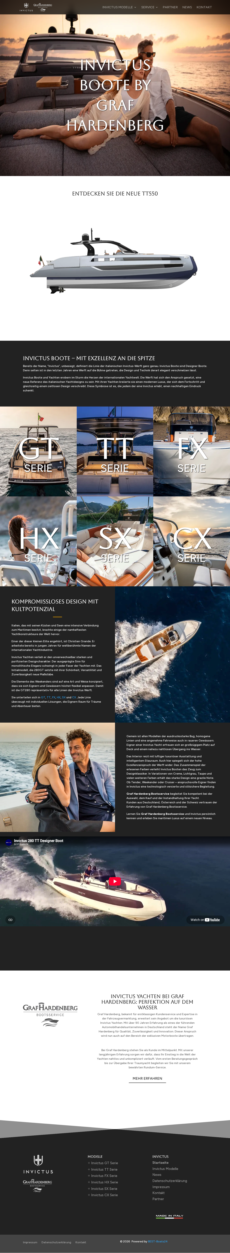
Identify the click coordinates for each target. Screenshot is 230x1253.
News (187, 7)
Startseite (160, 1163)
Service (148, 7)
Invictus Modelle (117, 7)
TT (49, 697)
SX (64, 697)
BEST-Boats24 (158, 1241)
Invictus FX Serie (104, 1176)
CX (74, 697)
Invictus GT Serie (104, 1163)
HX (59, 697)
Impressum (161, 1187)
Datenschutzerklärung (169, 1181)
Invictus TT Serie (104, 1169)
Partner (170, 7)
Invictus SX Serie (104, 1189)
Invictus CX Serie (104, 1195)
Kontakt (204, 7)
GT (43, 697)
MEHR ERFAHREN (147, 1078)
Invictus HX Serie (104, 1182)
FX (53, 697)
